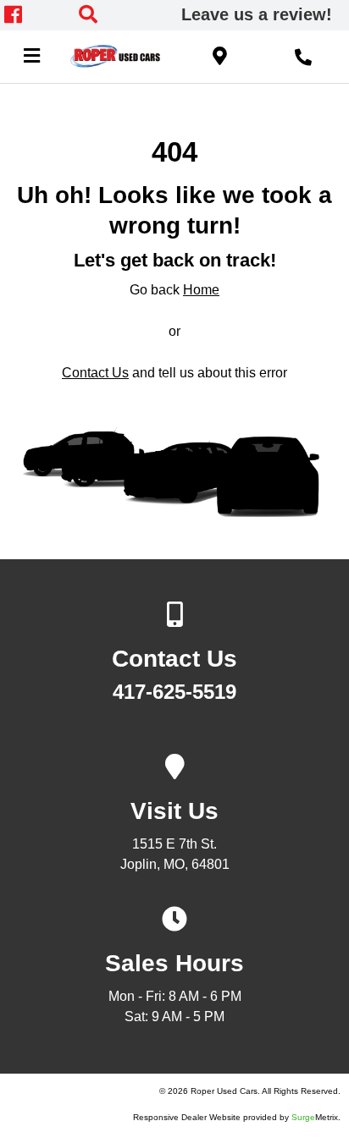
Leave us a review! (256, 14)
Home (201, 290)
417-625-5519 (174, 692)
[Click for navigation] (31, 55)
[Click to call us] (303, 55)
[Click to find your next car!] (116, 14)
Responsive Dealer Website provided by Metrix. (237, 1117)
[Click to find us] (220, 55)
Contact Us (95, 372)
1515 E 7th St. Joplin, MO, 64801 (175, 848)
